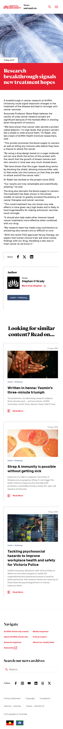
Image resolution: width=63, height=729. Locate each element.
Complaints (45, 698)
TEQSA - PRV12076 (35, 706)
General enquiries (12, 642)
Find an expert (40, 637)
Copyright (30, 698)
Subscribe (9, 648)
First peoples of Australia (15, 714)
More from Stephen (32, 286)
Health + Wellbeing (18, 297)
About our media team (43, 642)
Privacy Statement (12, 698)
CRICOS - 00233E (12, 706)
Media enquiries (40, 631)
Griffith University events (16, 631)
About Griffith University (16, 637)
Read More (18, 411)
